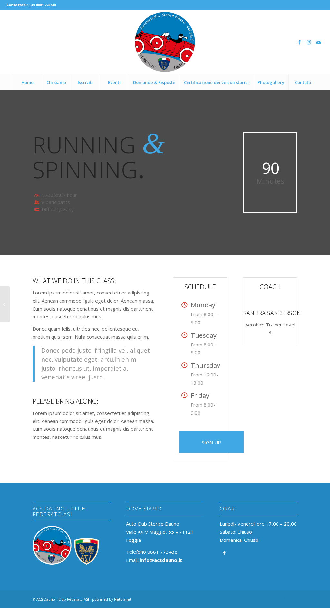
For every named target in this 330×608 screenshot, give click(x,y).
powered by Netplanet (111, 599)
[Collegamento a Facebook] (299, 42)
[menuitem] (27, 82)
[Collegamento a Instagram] (309, 42)
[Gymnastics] (5, 304)
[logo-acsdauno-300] (165, 42)
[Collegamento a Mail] (319, 42)
